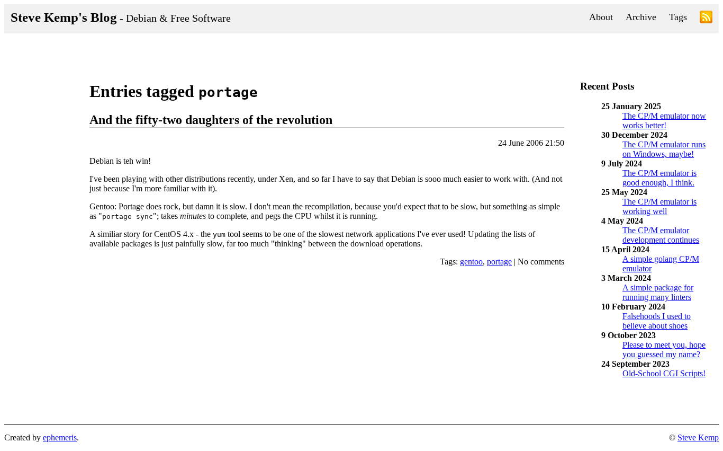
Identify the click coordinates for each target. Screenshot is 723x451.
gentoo (471, 261)
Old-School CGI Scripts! (664, 373)
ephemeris (60, 437)
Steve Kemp (698, 437)
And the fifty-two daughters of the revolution (210, 120)
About (601, 17)
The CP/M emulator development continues (660, 235)
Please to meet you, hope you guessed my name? (664, 349)
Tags (678, 17)
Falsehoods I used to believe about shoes (656, 321)
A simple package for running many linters (657, 292)
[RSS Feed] (706, 18)
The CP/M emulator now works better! (664, 120)
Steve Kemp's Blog (121, 17)
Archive (641, 17)
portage (499, 261)
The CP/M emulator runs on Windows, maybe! (664, 149)
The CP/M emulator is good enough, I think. (659, 178)
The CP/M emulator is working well (659, 206)
